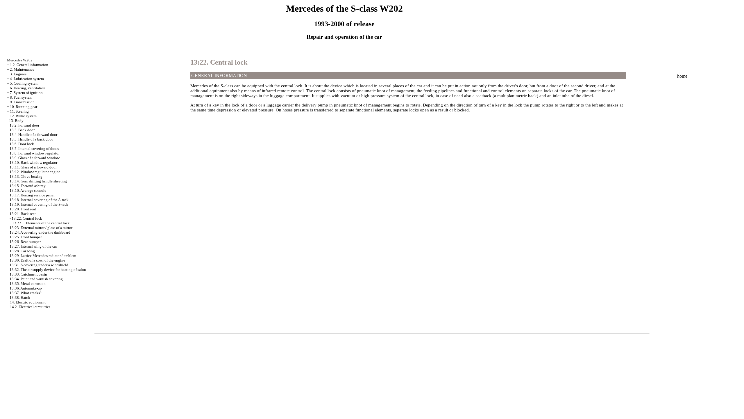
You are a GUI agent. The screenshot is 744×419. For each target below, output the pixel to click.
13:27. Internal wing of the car (33, 246)
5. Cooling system (24, 83)
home (682, 76)
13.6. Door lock (22, 144)
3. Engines (18, 74)
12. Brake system (23, 116)
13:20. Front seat (23, 209)
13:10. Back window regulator (33, 162)
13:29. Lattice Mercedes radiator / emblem (43, 255)
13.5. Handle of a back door (31, 139)
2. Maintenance (22, 69)
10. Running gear (23, 106)
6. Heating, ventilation (27, 88)
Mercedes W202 (20, 60)
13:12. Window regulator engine (35, 172)
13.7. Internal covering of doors (34, 148)
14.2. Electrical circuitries (30, 307)
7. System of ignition (26, 92)
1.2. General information (29, 65)
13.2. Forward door (24, 125)
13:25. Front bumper (26, 237)
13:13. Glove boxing (26, 176)
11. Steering (19, 111)
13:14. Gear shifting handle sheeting (38, 181)
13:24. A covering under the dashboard (40, 232)
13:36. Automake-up (26, 288)
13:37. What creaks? (26, 293)
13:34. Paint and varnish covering (36, 279)
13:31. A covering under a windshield (39, 265)
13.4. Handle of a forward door (33, 134)
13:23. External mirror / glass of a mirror (41, 228)
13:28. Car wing (22, 251)
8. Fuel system (21, 97)
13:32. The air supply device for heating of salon (48, 269)
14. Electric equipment (28, 302)
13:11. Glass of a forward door (33, 167)
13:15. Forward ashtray (28, 186)
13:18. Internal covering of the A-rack (39, 200)
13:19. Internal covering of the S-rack (39, 204)
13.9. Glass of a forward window (35, 158)
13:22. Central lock (27, 218)
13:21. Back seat (23, 214)
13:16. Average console (28, 190)
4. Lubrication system (27, 79)
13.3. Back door (22, 130)
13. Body (16, 120)
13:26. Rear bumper (25, 241)
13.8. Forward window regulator (35, 153)
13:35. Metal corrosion (28, 283)
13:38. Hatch (20, 297)
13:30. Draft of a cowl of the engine (37, 260)
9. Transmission (22, 102)
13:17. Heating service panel (32, 195)
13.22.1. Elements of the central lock (41, 223)
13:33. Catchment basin (28, 274)
